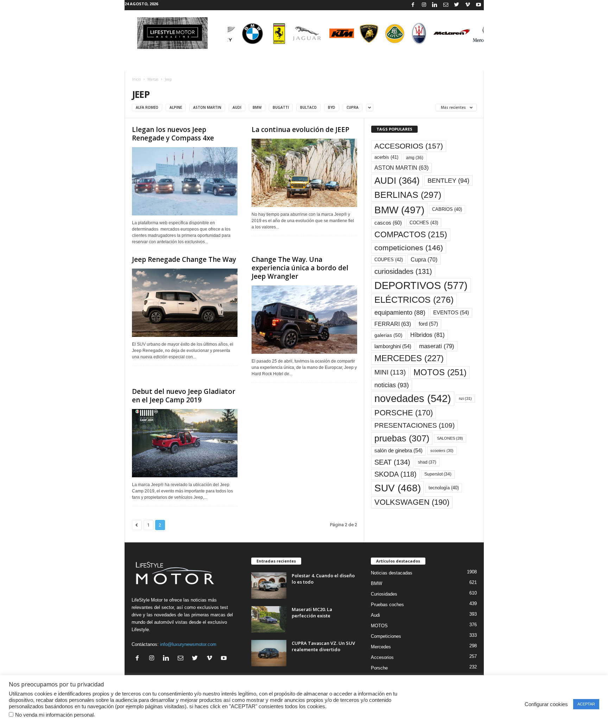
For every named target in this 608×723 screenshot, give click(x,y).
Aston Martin (207, 107)
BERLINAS (407, 195)
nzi (465, 398)
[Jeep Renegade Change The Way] (185, 303)
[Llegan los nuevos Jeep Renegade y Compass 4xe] (185, 181)
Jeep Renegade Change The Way (184, 259)
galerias (388, 335)
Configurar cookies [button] (546, 704)
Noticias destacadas (391, 573)
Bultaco (308, 107)
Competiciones (386, 636)
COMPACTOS (410, 234)
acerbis (386, 157)
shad (427, 462)
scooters (442, 450)
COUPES (388, 259)
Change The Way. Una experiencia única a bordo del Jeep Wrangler (300, 268)
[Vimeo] (467, 5)
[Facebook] (413, 5)
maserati (436, 346)
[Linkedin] (435, 5)
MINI (390, 372)
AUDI (397, 180)
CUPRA (353, 107)
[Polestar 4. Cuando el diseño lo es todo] (268, 585)
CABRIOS (447, 209)
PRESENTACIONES (414, 425)
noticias (391, 385)
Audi (237, 107)
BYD (331, 107)
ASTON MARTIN (401, 168)
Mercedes (381, 646)
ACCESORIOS (408, 146)
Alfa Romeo (147, 107)
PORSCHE (403, 412)
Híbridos (427, 335)
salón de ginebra (398, 450)
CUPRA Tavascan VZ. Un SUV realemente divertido (323, 646)
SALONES (450, 438)
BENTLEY (448, 180)
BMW (257, 107)
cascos (388, 223)
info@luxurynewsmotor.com (188, 644)
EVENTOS (451, 312)
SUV (397, 488)
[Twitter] (456, 5)
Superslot (437, 474)
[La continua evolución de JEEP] (304, 173)
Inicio (136, 79)
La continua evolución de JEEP (300, 129)
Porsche (379, 668)
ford (428, 324)
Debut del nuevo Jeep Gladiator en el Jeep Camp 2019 (183, 395)
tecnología (444, 487)
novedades (412, 398)
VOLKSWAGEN (411, 502)
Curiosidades (384, 594)
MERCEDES (409, 358)
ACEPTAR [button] (586, 704)
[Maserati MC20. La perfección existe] (268, 619)
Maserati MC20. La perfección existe (312, 612)
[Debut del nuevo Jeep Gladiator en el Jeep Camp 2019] (185, 443)
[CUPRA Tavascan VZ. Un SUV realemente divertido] (268, 653)
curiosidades (403, 271)
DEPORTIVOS (421, 285)
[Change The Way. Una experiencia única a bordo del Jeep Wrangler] (304, 319)
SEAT (392, 462)
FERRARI (392, 324)
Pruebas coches (387, 604)
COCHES (424, 222)
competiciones (408, 248)
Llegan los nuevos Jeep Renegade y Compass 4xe (173, 134)
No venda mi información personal (54, 715)
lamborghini (392, 346)
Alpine (176, 107)
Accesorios (382, 657)
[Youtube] (478, 5)
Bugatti (281, 107)
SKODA (395, 474)
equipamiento (399, 312)
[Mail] (446, 5)
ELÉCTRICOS (414, 299)
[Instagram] (424, 5)
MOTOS (440, 372)
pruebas (401, 438)
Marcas (152, 79)
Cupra (424, 259)
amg (414, 157)
